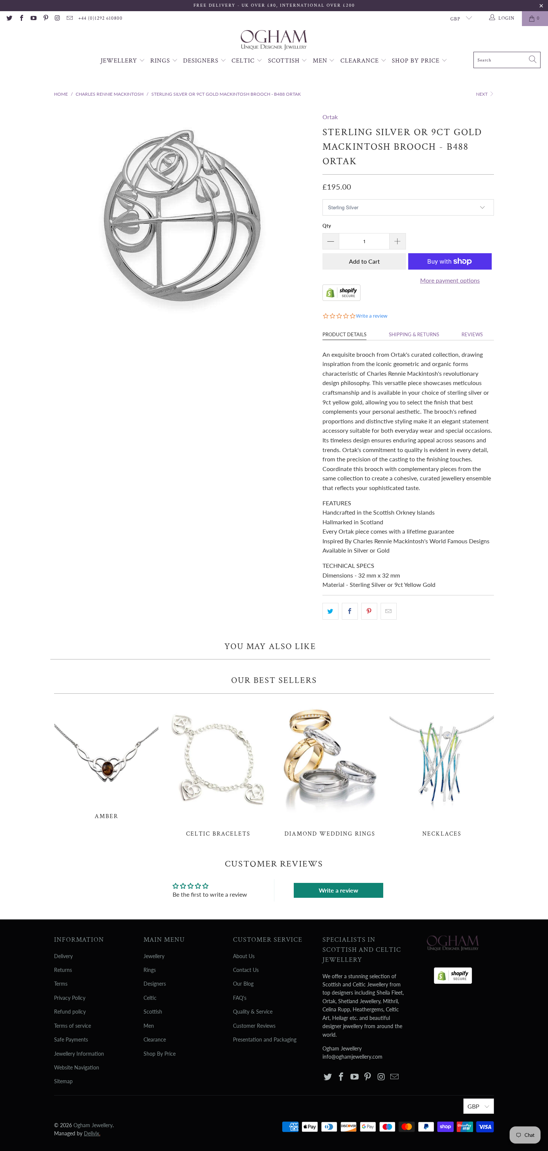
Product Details (344, 334)
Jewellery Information (79, 1053)
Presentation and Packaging (264, 1039)
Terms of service (72, 1026)
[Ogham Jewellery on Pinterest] (45, 19)
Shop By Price (416, 61)
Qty (326, 226)
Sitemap (63, 1081)
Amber (106, 760)
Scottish (285, 61)
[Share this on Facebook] (350, 611)
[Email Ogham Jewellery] (69, 19)
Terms (60, 983)
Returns (63, 970)
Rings (161, 61)
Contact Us (246, 970)
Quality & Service (253, 1011)
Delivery (63, 956)
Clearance (360, 61)
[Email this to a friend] (389, 611)
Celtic (244, 61)
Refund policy (70, 1011)
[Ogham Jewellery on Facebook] (21, 19)
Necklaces (442, 769)
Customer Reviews (254, 1026)
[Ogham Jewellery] (274, 41)
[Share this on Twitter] (330, 611)
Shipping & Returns (414, 334)
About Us (244, 956)
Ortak (330, 116)
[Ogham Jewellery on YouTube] (33, 19)
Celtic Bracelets (218, 769)
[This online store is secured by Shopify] (341, 298)
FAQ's (239, 998)
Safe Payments (71, 1039)
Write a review (338, 890)
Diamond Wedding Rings (330, 769)
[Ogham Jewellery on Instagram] (57, 19)
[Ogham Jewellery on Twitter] (9, 19)
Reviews (472, 334)
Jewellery (120, 61)
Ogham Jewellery (93, 1125)
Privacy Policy (69, 998)
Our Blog (243, 983)
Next (482, 94)
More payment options (450, 280)
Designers (201, 61)
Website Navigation (76, 1067)
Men (321, 61)
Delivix (92, 1133)
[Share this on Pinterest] (369, 611)
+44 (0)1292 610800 (100, 18)
